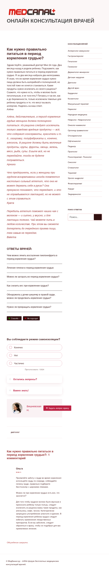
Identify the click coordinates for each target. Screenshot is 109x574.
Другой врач (73, 87)
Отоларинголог (75, 135)
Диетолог (15, 432)
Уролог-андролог (76, 178)
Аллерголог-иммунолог (78, 50)
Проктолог (72, 151)
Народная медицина (77, 114)
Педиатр (72, 146)
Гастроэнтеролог (75, 56)
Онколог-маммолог (77, 125)
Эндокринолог (74, 194)
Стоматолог (73, 167)
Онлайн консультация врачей (50, 20)
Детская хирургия (76, 77)
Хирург (71, 188)
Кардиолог (73, 93)
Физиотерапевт (75, 183)
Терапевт (72, 172)
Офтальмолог (74, 141)
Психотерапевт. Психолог (80, 156)
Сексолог (72, 162)
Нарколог (72, 109)
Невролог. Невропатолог (79, 119)
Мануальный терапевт (78, 103)
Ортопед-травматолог (78, 130)
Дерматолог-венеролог (78, 72)
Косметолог (73, 98)
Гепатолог (72, 61)
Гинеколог (72, 66)
